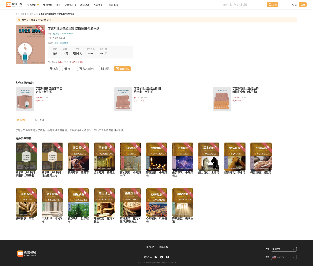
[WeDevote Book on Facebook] (155, 257)
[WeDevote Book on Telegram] (161, 257)
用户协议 (149, 246)
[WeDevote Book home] (13, 4)
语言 (267, 249)
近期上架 (84, 4)
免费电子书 (70, 4)
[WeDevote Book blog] (167, 257)
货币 (267, 257)
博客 (58, 4)
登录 (294, 4)
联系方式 (148, 257)
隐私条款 (163, 246)
